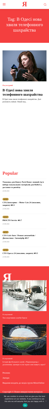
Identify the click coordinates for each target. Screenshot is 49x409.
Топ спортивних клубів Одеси (15, 318)
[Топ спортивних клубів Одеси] (24, 295)
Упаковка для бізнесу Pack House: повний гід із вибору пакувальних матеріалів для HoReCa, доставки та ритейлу (23, 184)
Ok (25, 405)
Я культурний (8, 85)
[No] (46, 401)
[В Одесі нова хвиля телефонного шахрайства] (24, 65)
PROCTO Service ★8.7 (12, 220)
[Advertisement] (24, 135)
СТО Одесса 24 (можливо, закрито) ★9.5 (20, 253)
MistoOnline (38, 383)
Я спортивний (7, 314)
